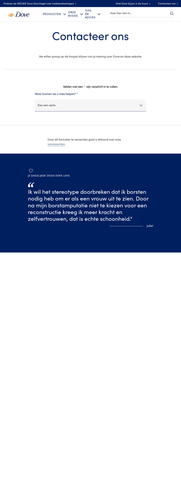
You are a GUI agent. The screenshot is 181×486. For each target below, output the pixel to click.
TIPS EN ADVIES (90, 14)
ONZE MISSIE (73, 14)
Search (172, 13)
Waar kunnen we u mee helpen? (56, 94)
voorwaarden (56, 144)
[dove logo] (18, 14)
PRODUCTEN (52, 14)
